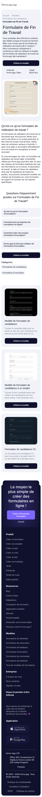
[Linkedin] (8, 700)
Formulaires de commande (17, 656)
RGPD (10, 791)
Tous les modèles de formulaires (20, 665)
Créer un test (11, 557)
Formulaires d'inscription (13, 273)
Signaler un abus (13, 685)
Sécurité (9, 613)
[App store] (19, 729)
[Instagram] (13, 700)
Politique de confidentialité (19, 782)
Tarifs (8, 566)
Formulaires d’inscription (17, 652)
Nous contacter (12, 681)
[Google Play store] (19, 739)
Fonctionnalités (12, 618)
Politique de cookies (25, 791)
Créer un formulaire (14, 539)
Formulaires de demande (17, 638)
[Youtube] (23, 700)
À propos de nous (14, 677)
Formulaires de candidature (14, 267)
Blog (8, 591)
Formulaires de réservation (17, 643)
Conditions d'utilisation (19, 786)
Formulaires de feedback (17, 647)
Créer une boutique (14, 561)
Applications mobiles (15, 609)
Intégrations (11, 600)
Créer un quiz (12, 548)
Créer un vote (12, 553)
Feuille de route (12, 575)
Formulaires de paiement (17, 661)
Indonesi (22, 747)
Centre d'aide (12, 595)
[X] (18, 700)
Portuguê (22, 751)
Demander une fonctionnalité (18, 622)
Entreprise (10, 570)
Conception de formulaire (17, 604)
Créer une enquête (14, 544)
